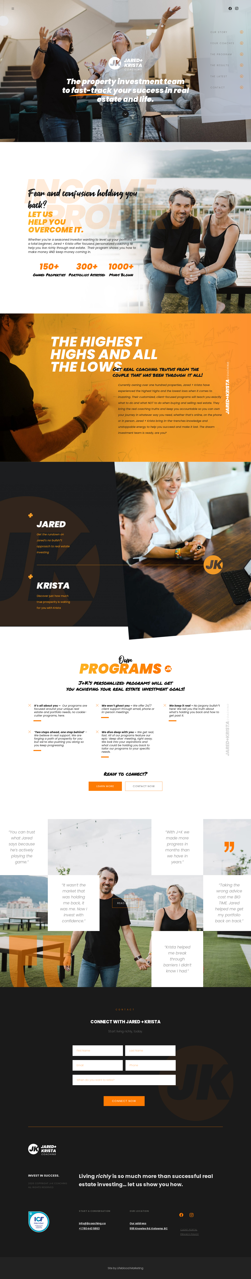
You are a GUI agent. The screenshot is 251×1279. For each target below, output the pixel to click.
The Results (219, 65)
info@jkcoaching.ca (92, 1223)
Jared (51, 524)
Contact (217, 87)
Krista (53, 585)
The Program (221, 54)
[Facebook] (230, 8)
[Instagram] (236, 8)
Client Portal (188, 1229)
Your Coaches (222, 43)
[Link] (42, 1149)
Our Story (218, 32)
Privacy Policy (189, 1234)
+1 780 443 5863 (89, 1228)
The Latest (218, 76)
